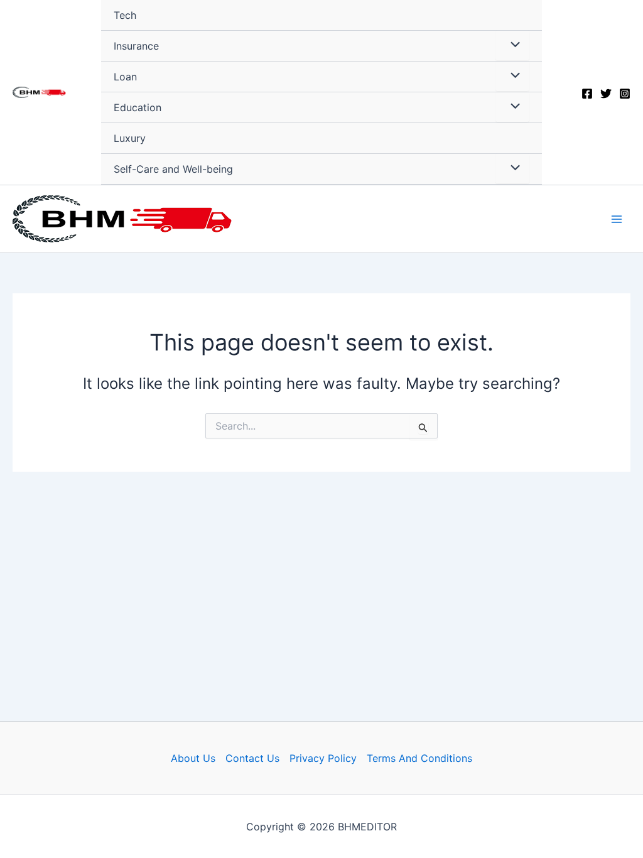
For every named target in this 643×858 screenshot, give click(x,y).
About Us (193, 758)
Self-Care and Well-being (173, 169)
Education (137, 107)
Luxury (130, 138)
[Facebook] (587, 93)
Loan (125, 76)
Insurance (136, 46)
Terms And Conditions (419, 758)
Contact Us (252, 758)
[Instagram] (624, 93)
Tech (125, 15)
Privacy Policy (323, 758)
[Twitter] (606, 93)
